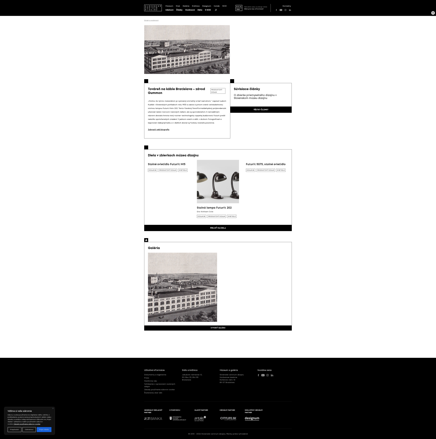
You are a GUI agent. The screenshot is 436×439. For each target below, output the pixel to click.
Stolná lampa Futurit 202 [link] (214, 207)
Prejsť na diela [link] (218, 228)
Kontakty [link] (287, 6)
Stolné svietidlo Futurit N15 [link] (166, 164)
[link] (433, 13)
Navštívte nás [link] (150, 381)
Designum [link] (206, 6)
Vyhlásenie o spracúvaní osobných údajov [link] (159, 385)
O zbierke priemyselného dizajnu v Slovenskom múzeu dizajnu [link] (255, 97)
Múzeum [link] (169, 6)
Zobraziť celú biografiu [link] (158, 130)
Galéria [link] (186, 6)
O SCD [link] (208, 10)
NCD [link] (224, 6)
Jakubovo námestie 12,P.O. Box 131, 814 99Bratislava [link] (192, 377)
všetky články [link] (261, 110)
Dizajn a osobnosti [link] (151, 20)
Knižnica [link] (195, 6)
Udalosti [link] (169, 10)
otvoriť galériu (218, 328)
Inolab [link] (217, 6)
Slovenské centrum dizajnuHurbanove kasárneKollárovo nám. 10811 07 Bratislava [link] (232, 378)
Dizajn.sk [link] (153, 170)
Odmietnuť (29, 429)
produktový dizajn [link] (216, 91)
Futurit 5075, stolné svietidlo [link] (266, 164)
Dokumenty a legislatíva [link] (155, 375)
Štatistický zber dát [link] (153, 393)
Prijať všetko (44, 429)
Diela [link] (200, 10)
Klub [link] (178, 6)
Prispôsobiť (14, 429)
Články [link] (179, 10)
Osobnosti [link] (190, 10)
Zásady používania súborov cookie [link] (27, 424)
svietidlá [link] (183, 170)
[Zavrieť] (52, 408)
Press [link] (146, 378)
